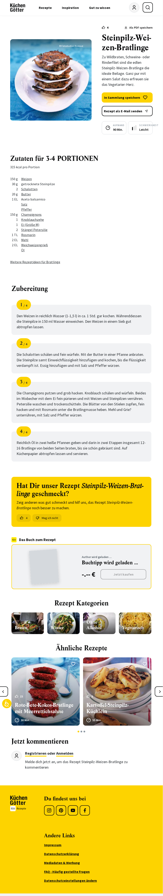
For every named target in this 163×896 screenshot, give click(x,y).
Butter (26, 194)
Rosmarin (28, 235)
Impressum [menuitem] (52, 845)
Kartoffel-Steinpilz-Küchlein (107, 708)
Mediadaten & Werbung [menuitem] (62, 863)
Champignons (31, 214)
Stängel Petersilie (34, 230)
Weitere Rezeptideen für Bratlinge (35, 262)
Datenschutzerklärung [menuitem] (61, 854)
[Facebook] (85, 810)
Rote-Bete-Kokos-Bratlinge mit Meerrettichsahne (44, 708)
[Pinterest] (61, 810)
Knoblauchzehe (32, 219)
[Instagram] (49, 810)
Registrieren (35, 753)
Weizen (26, 179)
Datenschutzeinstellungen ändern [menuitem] (70, 880)
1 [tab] (78, 731)
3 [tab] (84, 731)
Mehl (24, 240)
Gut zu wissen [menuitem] (99, 8)
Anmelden (64, 753)
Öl (23, 250)
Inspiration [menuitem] (70, 8)
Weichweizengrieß (34, 245)
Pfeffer (26, 209)
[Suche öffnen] (148, 7)
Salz (24, 204)
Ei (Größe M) (30, 225)
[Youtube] (73, 810)
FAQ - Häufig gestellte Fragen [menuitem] (67, 872)
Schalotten (29, 189)
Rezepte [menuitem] (45, 8)
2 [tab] (81, 731)
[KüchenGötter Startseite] (18, 7)
